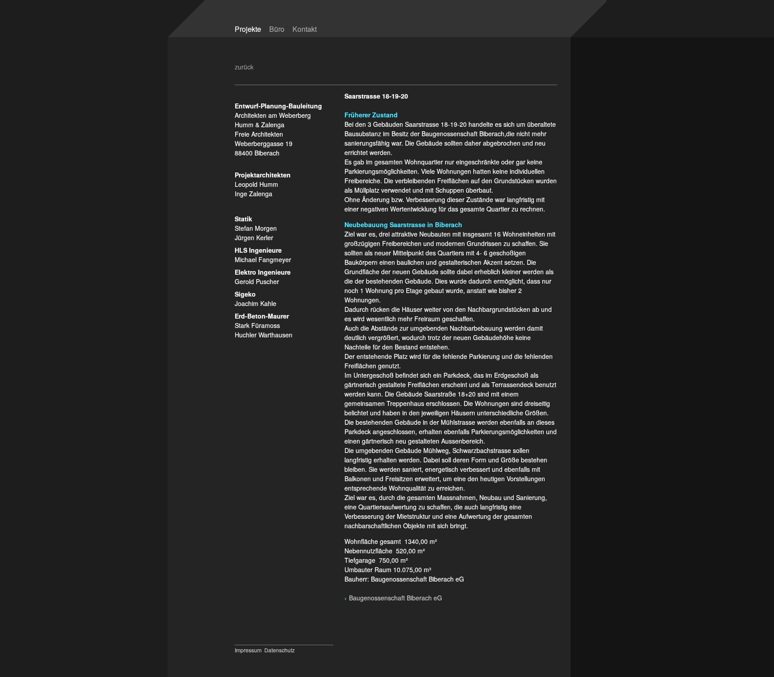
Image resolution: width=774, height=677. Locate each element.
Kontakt (304, 29)
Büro (276, 29)
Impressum (248, 650)
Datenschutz (279, 650)
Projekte (248, 29)
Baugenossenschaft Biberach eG (396, 597)
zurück (244, 66)
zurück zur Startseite (491, 23)
